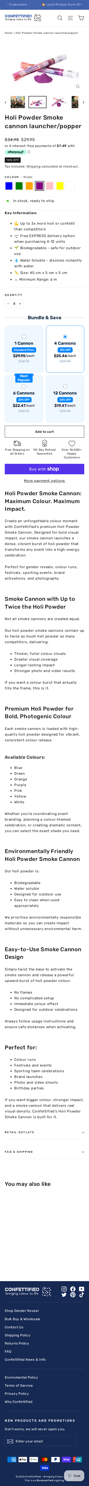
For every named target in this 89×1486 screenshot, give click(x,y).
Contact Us (14, 1327)
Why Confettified (19, 1402)
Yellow (60, 186)
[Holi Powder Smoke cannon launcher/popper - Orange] (17, 1258)
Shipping (34, 166)
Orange (29, 186)
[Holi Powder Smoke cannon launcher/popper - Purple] (23, 1258)
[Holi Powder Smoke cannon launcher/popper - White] (38, 1258)
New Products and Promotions (40, 1420)
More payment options (44, 481)
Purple (39, 186)
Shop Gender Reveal (22, 1311)
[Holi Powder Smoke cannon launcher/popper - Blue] (7, 1258)
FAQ (8, 1351)
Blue (9, 186)
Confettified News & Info (25, 1359)
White (70, 186)
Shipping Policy (17, 1335)
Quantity (13, 295)
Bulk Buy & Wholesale (22, 1319)
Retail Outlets (19, 1132)
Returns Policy (17, 1343)
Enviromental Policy (21, 1377)
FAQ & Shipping (19, 1151)
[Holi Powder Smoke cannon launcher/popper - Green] (12, 1258)
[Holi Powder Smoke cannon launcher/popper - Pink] (28, 1258)
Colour (18, 177)
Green (19, 186)
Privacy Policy (17, 1393)
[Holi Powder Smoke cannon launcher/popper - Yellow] (33, 1258)
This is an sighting (44, 1480)
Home (9, 33)
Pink (50, 186)
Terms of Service (19, 1385)
